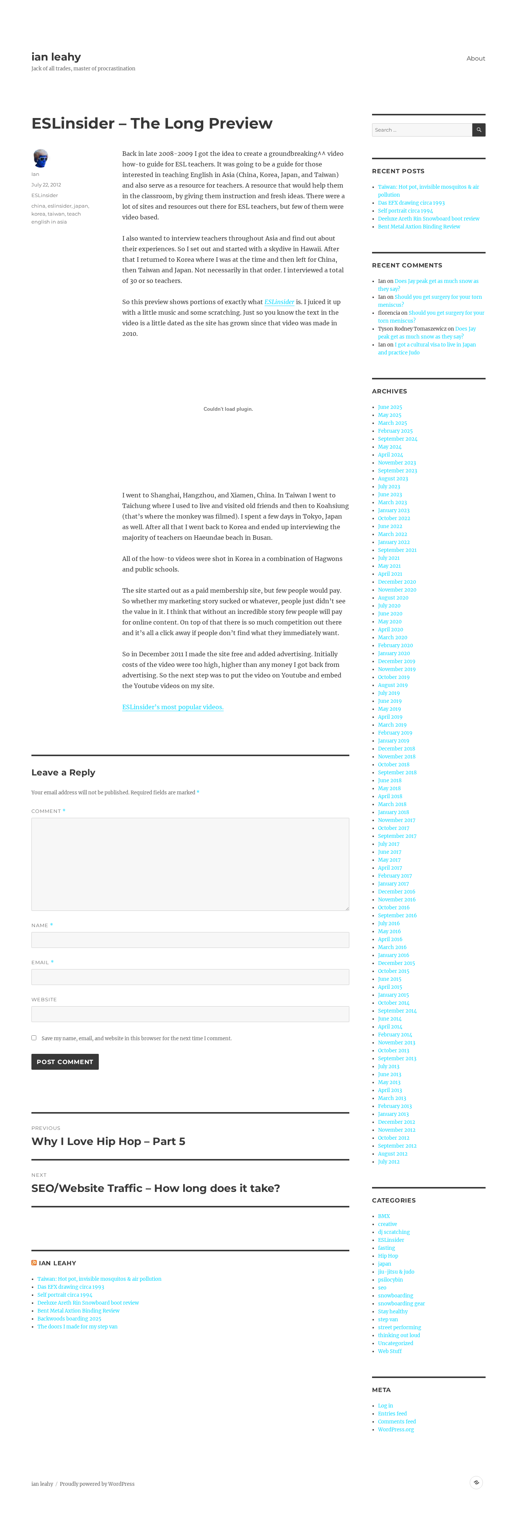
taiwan (56, 214)
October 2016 (394, 907)
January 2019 (394, 741)
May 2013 (389, 1082)
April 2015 (390, 987)
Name (42, 925)
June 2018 (390, 780)
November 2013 (396, 1042)
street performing (399, 1327)
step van (388, 1319)
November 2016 (397, 899)
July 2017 (389, 844)
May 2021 (389, 566)
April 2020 (390, 629)
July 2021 (389, 558)
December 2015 (396, 963)
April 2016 (390, 939)
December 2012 (396, 1122)
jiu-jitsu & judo (396, 1272)
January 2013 (393, 1114)
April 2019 (390, 717)
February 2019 (395, 733)
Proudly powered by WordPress (97, 1484)
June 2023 (390, 494)
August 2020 (393, 598)
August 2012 (393, 1154)
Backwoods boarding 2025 (69, 1319)
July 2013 (388, 1066)
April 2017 (390, 868)
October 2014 (394, 1003)
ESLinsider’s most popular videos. (173, 707)
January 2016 (394, 955)
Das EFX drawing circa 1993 (70, 1287)
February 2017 (395, 876)
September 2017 (397, 836)
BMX (384, 1216)
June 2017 (390, 852)
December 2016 (397, 892)
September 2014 (397, 1011)
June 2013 (389, 1074)
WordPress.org (396, 1429)
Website (44, 999)
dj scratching (394, 1232)
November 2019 (397, 669)
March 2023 (392, 502)
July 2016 (389, 923)
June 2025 (390, 407)
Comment (48, 811)
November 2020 (397, 590)
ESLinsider (44, 195)
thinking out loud (399, 1335)
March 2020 (392, 637)
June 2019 (390, 701)
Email (42, 962)
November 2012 (397, 1130)
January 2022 (394, 542)
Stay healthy (393, 1311)
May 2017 (389, 860)
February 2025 (395, 431)
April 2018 (390, 796)
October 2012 (394, 1138)
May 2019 (389, 709)
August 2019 (393, 685)
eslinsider (60, 206)
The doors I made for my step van (77, 1327)
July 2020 (389, 606)
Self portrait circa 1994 (64, 1295)
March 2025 (392, 423)
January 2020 (394, 653)
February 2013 (395, 1106)
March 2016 (392, 947)
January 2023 (394, 510)
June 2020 (390, 614)
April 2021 (390, 574)
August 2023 (393, 478)
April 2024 (390, 455)
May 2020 (390, 621)
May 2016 (389, 931)
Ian (35, 174)
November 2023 (397, 463)
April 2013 (390, 1090)
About (476, 58)
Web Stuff (390, 1351)
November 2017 (397, 820)
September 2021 (397, 550)
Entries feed (392, 1414)
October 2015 (394, 971)
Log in (385, 1406)
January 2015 (393, 995)
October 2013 (393, 1050)
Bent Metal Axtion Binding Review (78, 1311)
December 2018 (396, 749)
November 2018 (397, 757)
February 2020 (395, 645)
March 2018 (392, 804)
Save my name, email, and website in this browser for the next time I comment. (137, 1038)
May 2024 (390, 447)
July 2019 (389, 693)
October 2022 (394, 518)
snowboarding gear (401, 1303)
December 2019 (397, 661)
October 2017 (394, 828)
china (38, 206)
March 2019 (392, 725)
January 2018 (393, 812)
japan (81, 206)
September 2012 (397, 1146)
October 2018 (394, 764)
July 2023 (389, 486)
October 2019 (394, 677)
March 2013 (392, 1098)
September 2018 (397, 772)
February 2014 (395, 1035)
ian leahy (56, 56)
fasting (386, 1248)
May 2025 (390, 415)
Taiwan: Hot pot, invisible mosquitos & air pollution (99, 1279)
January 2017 (393, 884)
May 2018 (389, 788)
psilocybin (390, 1280)
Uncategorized (395, 1343)
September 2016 (397, 915)
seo (382, 1288)
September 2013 (397, 1058)
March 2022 (392, 534)
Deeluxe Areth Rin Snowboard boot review (88, 1303)
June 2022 (390, 526)
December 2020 (397, 582)
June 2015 (390, 979)
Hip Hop (388, 1256)
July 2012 (389, 1162)
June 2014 (390, 1019)
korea (38, 214)
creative (387, 1224)
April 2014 (390, 1027)
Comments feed (397, 1421)
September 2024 (397, 439)
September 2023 (397, 471)
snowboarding (395, 1296)
